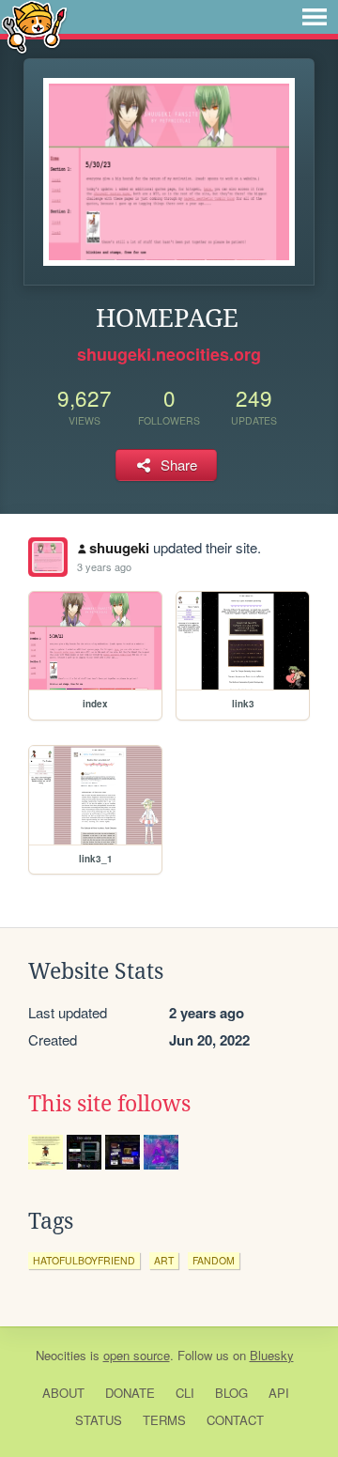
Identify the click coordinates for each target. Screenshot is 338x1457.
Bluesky (272, 1355)
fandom (213, 1260)
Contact (235, 1420)
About (63, 1393)
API (279, 1393)
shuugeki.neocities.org (169, 354)
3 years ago (104, 566)
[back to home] (34, 26)
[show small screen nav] (314, 17)
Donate (130, 1393)
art (164, 1260)
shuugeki (119, 547)
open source (136, 1355)
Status (98, 1420)
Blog (231, 1393)
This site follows (109, 1104)
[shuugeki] (48, 557)
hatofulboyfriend (84, 1260)
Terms (164, 1420)
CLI (185, 1393)
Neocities (61, 1355)
